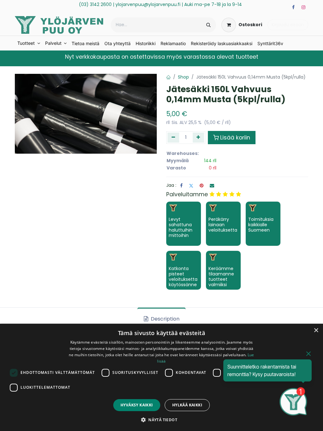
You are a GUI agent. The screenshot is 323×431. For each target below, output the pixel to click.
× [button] (316, 330)
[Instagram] (303, 7)
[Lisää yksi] (198, 138)
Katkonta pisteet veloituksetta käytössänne (183, 276)
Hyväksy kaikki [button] (136, 405)
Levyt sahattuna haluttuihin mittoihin (180, 227)
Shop (183, 77)
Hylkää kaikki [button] (187, 405)
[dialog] (161, 377)
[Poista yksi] (173, 138)
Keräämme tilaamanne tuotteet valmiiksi (221, 276)
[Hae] (208, 24)
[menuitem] (29, 43)
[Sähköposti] (212, 185)
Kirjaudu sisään (288, 24)
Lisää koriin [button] (235, 137)
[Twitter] (191, 185)
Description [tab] (164, 318)
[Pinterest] (201, 185)
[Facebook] (293, 7)
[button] (161, 419)
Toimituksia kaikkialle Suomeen (260, 224)
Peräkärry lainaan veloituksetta (222, 224)
